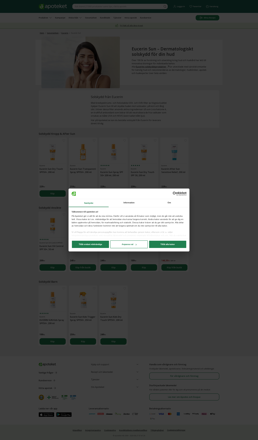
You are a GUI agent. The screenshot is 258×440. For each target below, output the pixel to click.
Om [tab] (169, 202)
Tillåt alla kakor (167, 244)
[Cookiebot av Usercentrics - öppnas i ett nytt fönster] (175, 194)
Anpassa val (127, 244)
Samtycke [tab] (88, 203)
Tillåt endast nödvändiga (90, 244)
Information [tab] (129, 202)
